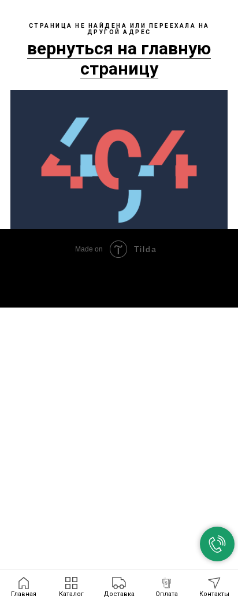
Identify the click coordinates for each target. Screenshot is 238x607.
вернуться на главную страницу (119, 58)
